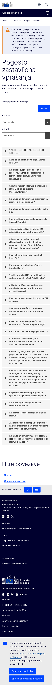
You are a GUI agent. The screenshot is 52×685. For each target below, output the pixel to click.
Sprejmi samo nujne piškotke (27, 678)
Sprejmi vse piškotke (22, 671)
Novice (7, 475)
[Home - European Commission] (20, 580)
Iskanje (46, 4)
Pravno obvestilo (10, 626)
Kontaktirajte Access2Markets (16, 528)
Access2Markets (10, 500)
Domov (5, 20)
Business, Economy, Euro (14, 563)
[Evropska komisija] (7, 4)
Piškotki (6, 615)
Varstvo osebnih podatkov (15, 621)
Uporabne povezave (14, 481)
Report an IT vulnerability (14, 605)
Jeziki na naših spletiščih (14, 610)
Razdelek (6, 115)
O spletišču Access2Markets (15, 540)
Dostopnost (8, 631)
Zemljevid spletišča (11, 545)
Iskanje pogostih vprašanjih (15, 101)
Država (5, 129)
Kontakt (6, 599)
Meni (47, 14)
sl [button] (39, 4)
